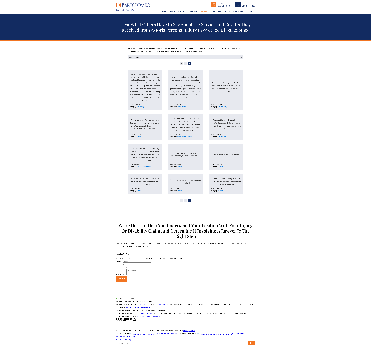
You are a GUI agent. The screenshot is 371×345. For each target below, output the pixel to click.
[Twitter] (121, 320)
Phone (119, 264)
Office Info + (131, 307)
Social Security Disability (184, 136)
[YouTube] (127, 320)
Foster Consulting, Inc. (166, 334)
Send (120, 279)
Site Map (119, 340)
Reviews (204, 11)
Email (119, 267)
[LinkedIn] (124, 320)
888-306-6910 (224, 6)
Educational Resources (234, 11)
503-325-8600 (248, 6)
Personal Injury (141, 107)
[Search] (251, 343)
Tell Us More (121, 275)
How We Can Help (177, 11)
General (139, 136)
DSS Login (128, 340)
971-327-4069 (146, 313)
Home (164, 11)
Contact (252, 11)
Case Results (216, 11)
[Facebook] (117, 320)
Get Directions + (143, 307)
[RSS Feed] (134, 320)
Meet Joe (193, 11)
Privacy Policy (189, 331)
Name (119, 261)
